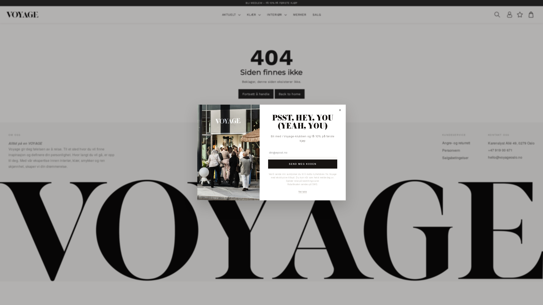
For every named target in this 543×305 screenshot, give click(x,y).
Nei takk (302, 191)
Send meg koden (302, 163)
